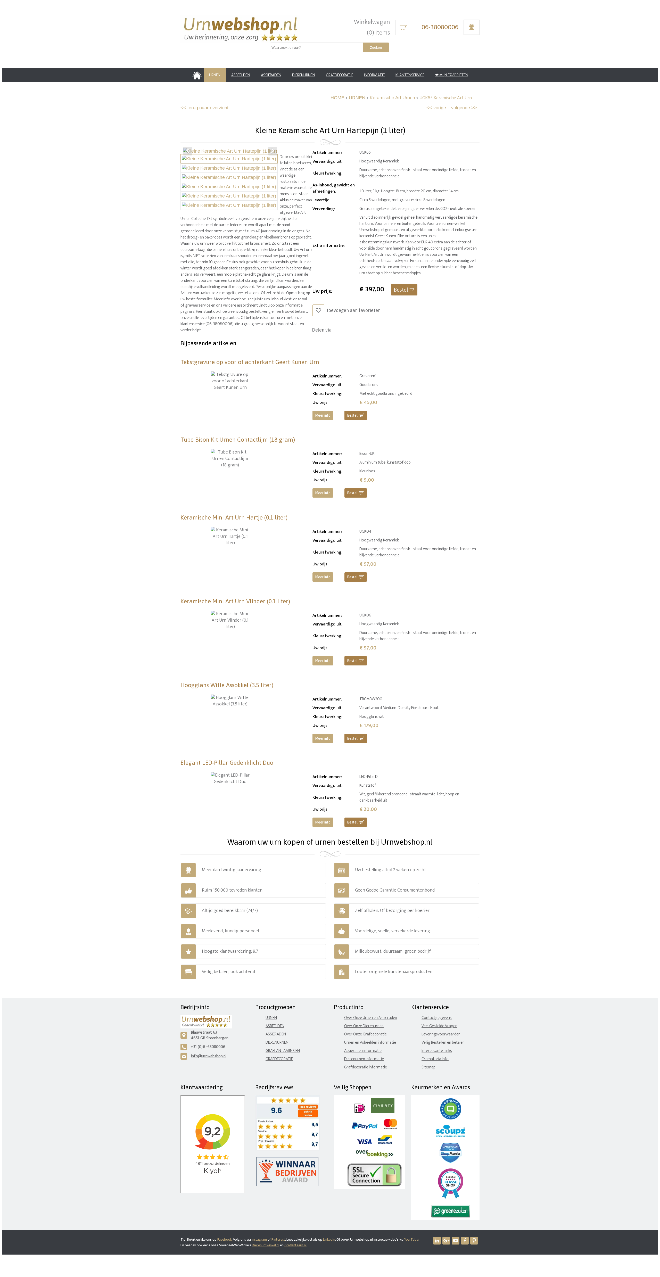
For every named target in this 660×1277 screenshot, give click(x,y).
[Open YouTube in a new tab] (455, 1241)
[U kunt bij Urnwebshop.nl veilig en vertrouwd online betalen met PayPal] (364, 1128)
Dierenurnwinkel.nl (265, 1245)
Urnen (271, 1017)
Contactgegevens (437, 1017)
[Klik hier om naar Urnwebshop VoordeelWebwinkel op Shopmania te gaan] (450, 1161)
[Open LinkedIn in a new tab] (437, 1241)
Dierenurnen (277, 1042)
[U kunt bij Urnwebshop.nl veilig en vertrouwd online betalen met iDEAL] (359, 1111)
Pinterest (278, 1239)
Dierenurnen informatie (364, 1059)
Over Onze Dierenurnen (364, 1026)
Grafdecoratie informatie (365, 1067)
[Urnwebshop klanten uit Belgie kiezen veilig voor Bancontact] (385, 1143)
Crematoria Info (435, 1059)
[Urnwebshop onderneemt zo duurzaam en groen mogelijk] (450, 1216)
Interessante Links (437, 1050)
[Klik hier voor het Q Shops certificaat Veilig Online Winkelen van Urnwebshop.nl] (450, 1118)
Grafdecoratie (279, 1059)
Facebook (224, 1239)
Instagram (259, 1239)
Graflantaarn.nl (295, 1245)
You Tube (411, 1239)
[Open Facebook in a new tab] (465, 1241)
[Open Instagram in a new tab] (446, 1241)
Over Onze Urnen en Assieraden (370, 1017)
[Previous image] (187, 151)
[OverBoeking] (374, 1156)
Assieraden (276, 1034)
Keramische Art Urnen (392, 97)
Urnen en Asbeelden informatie (370, 1042)
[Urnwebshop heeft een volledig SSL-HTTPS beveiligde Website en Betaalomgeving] (374, 1185)
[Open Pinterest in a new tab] (474, 1241)
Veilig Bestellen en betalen (443, 1042)
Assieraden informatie (363, 1050)
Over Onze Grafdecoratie (365, 1034)
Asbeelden (275, 1026)
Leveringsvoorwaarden (441, 1034)
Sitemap (428, 1067)
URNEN (357, 97)
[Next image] (272, 151)
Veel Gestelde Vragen (439, 1026)
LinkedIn (329, 1239)
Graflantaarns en (283, 1050)
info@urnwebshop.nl (208, 1056)
